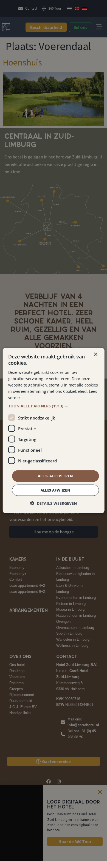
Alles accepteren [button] (55, 475)
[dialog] (54, 430)
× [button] (95, 354)
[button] (53, 406)
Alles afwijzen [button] (56, 489)
